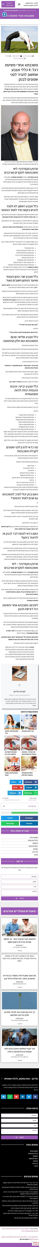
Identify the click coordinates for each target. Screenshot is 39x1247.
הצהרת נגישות (34, 1239)
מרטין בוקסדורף (33, 177)
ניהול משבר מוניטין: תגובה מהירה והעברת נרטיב (24, 1208)
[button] (19, 4)
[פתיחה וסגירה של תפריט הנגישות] (4, 14)
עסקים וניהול (34, 837)
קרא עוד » (19, 950)
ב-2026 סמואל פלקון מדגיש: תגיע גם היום (26, 1218)
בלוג (29, 10)
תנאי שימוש (5, 1237)
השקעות (35, 843)
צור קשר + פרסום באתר (26, 1237)
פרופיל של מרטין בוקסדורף (15, 598)
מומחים (35, 849)
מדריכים (35, 852)
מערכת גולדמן (19, 691)
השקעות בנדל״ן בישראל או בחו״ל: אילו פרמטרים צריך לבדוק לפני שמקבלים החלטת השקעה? (21, 1193)
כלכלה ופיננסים (33, 840)
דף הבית (33, 10)
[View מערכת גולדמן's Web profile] (19, 685)
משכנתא (31, 84)
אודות (36, 855)
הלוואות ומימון (22, 10)
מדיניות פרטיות (14, 1237)
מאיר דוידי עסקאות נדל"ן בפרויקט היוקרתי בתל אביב (23, 1211)
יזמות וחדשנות (33, 846)
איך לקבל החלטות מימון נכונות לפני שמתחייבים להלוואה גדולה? (20, 1205)
